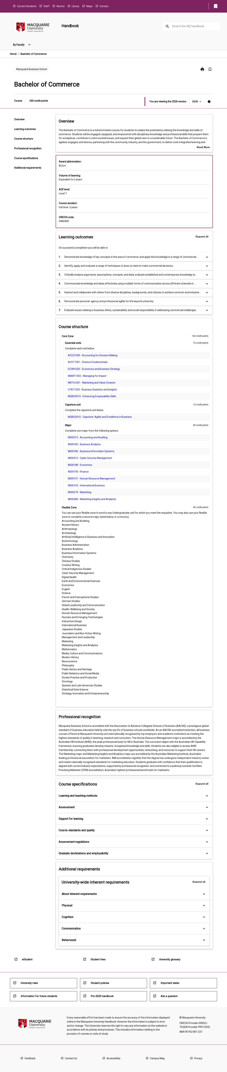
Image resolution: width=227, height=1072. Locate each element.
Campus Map (157, 1058)
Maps (89, 6)
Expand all (202, 236)
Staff (46, 6)
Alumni (61, 6)
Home (13, 53)
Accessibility (113, 1058)
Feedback (30, 1058)
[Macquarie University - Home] (33, 28)
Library (75, 6)
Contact (104, 6)
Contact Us (71, 1058)
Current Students (26, 6)
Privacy (198, 1058)
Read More (203, 147)
